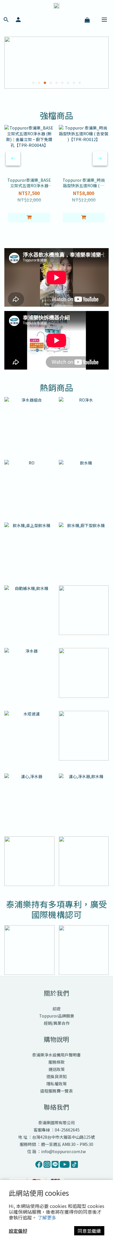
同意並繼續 (89, 1230)
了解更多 (47, 1217)
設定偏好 (18, 1230)
